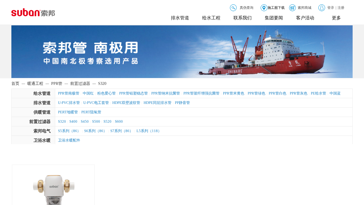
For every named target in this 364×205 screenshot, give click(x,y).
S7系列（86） (121, 131)
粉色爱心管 (106, 93)
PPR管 (56, 83)
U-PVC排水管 (69, 103)
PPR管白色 (277, 93)
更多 (336, 17)
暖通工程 (35, 83)
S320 (62, 121)
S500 (96, 121)
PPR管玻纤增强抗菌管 (201, 93)
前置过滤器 (40, 121)
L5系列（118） (149, 131)
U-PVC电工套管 (96, 103)
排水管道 (180, 17)
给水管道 (42, 93)
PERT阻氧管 (91, 112)
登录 (330, 8)
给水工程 (211, 17)
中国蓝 (335, 93)
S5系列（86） (69, 131)
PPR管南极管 (68, 93)
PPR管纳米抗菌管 (165, 93)
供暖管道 (42, 112)
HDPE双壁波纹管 (126, 103)
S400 (73, 121)
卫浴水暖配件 (69, 140)
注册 (341, 8)
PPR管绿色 (256, 93)
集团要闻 (274, 17)
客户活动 (305, 17)
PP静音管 (182, 103)
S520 (107, 121)
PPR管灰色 (298, 93)
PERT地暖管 (68, 112)
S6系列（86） (95, 131)
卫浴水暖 (42, 140)
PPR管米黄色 (233, 93)
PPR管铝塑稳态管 (133, 93)
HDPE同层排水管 (157, 103)
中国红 (88, 93)
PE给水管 (318, 93)
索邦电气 (42, 131)
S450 (85, 121)
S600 (119, 121)
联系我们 (242, 17)
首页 (15, 83)
